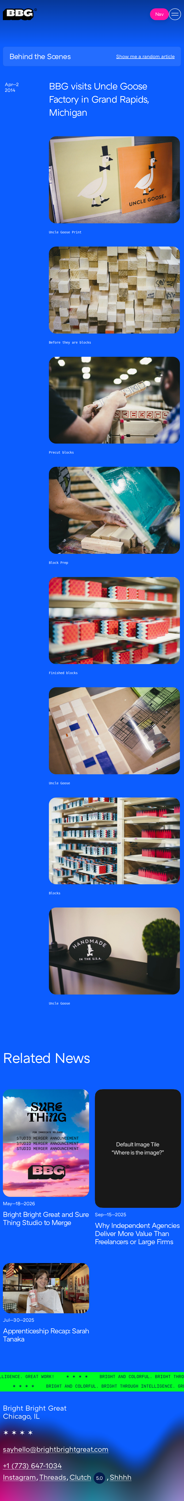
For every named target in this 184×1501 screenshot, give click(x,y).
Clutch (80, 1478)
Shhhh (121, 1478)
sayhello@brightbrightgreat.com (56, 1450)
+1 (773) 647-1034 (32, 1466)
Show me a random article (145, 57)
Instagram (19, 1478)
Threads (52, 1478)
